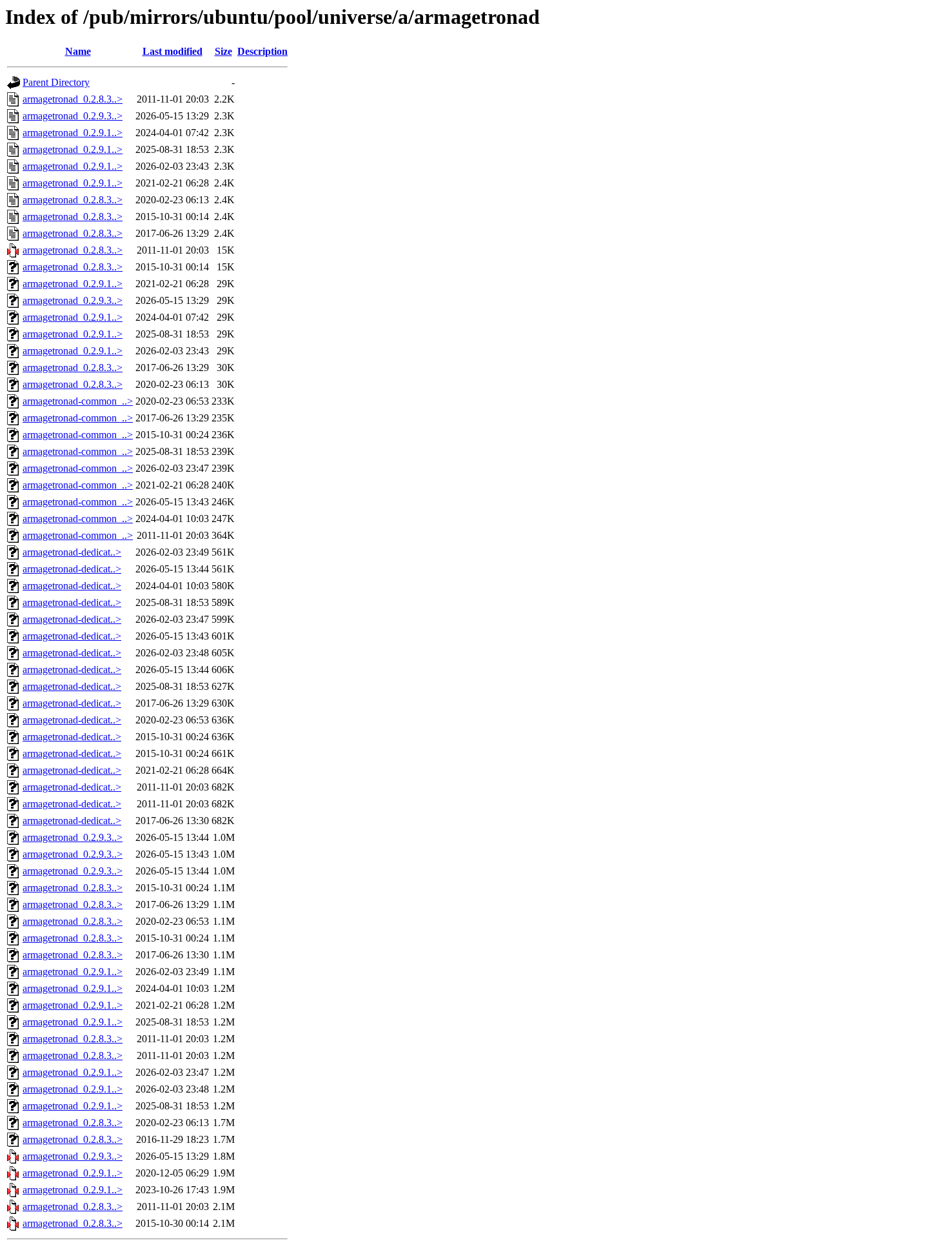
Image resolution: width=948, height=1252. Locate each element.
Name (78, 51)
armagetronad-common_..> (78, 401)
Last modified (172, 51)
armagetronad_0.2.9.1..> (73, 132)
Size (223, 51)
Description (262, 51)
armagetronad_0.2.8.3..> (73, 99)
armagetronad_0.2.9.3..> (73, 115)
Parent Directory (56, 82)
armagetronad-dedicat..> (72, 552)
